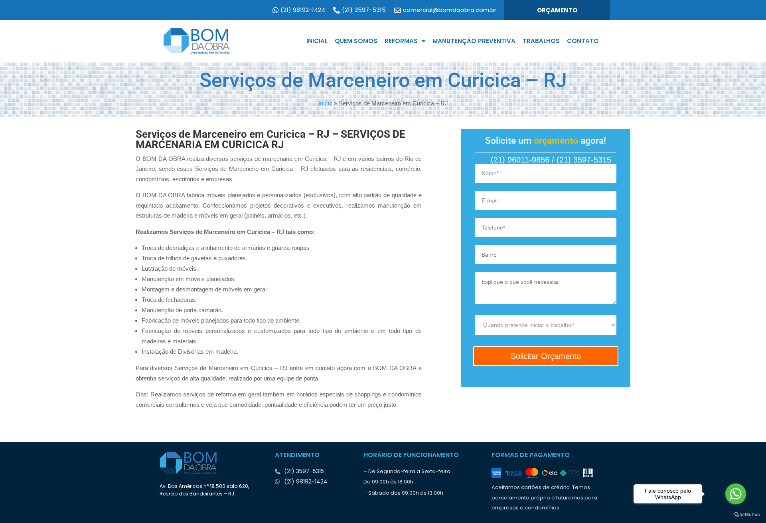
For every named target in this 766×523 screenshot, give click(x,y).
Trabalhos (541, 41)
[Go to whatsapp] (735, 493)
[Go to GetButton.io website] (747, 514)
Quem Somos (356, 41)
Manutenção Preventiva (473, 41)
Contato (583, 41)
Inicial (317, 41)
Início (325, 103)
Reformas (401, 41)
